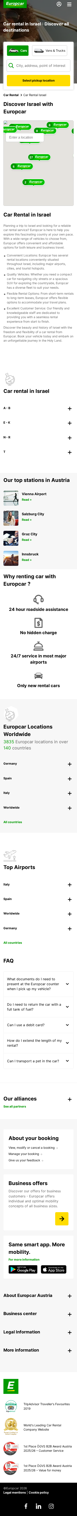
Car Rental (11, 95)
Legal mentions (14, 1492)
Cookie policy (39, 1492)
